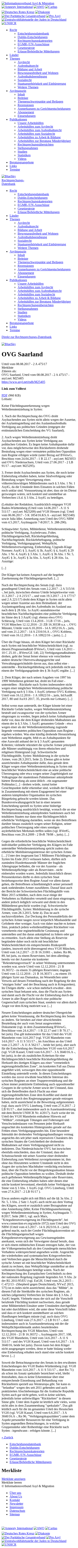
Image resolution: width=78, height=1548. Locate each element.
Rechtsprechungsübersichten (36, 144)
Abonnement (26, 112)
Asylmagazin (18, 90)
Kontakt (15, 1500)
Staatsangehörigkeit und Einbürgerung (42, 83)
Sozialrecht (25, 80)
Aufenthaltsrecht (28, 65)
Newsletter (16, 1503)
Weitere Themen (28, 87)
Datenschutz (17, 1510)
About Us (16, 1496)
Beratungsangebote (22, 162)
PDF (5, 395)
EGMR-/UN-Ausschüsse (33, 44)
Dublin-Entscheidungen (33, 37)
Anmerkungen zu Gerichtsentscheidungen (44, 108)
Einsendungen (27, 116)
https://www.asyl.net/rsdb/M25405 (23, 382)
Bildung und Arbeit (30, 69)
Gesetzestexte (26, 48)
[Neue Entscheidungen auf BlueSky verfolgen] (39, 177)
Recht (13, 30)
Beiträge (23, 98)
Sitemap (15, 1514)
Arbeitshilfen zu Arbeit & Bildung (39, 137)
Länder (14, 55)
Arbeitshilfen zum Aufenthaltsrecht (40, 130)
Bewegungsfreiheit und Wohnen (38, 73)
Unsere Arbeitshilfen (31, 123)
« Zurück (7, 1437)
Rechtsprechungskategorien (35, 40)
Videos (22, 158)
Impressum (16, 1507)
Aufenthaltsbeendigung (32, 76)
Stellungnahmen (28, 148)
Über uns (15, 1493)
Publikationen (18, 119)
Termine (15, 169)
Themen (15, 58)
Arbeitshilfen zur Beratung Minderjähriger (44, 141)
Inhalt (21, 94)
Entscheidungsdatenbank (33, 33)
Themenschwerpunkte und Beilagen (40, 101)
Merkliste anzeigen (13, 1479)
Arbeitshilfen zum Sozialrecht (36, 133)
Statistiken (24, 155)
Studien (22, 151)
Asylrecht (24, 62)
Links (13, 166)
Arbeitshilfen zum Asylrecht (35, 126)
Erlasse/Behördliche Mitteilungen (39, 51)
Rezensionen (26, 105)
